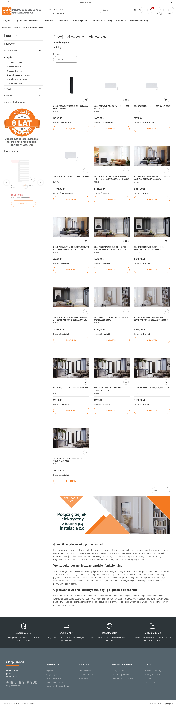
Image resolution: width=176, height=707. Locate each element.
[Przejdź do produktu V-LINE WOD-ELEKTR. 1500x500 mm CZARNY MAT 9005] (112, 367)
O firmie (148, 678)
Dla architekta (150, 682)
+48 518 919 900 (59, 9)
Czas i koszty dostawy (121, 675)
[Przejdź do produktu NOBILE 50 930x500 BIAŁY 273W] (23, 171)
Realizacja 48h (11, 50)
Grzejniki (17, 27)
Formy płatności (118, 671)
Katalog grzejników (152, 675)
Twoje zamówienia (86, 671)
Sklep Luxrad (6, 27)
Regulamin (50, 671)
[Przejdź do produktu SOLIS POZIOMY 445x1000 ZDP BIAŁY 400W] (152, 86)
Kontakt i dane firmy (153, 671)
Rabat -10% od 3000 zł (88, 2)
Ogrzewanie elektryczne (15, 102)
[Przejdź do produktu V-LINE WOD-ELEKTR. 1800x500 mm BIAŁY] (152, 367)
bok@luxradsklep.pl (60, 13)
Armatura (8, 89)
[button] (172, 2)
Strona (156, 490)
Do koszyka (23, 204)
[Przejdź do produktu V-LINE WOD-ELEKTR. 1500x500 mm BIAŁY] (71, 367)
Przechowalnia (85, 678)
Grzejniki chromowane (16, 83)
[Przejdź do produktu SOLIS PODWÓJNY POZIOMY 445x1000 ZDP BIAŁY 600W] (112, 86)
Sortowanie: (58, 54)
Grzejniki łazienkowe (15, 67)
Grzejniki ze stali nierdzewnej (18, 79)
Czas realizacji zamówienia (122, 678)
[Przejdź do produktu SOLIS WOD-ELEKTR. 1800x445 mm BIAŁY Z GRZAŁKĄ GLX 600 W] (112, 297)
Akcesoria (8, 95)
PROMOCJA (9, 44)
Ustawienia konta (86, 675)
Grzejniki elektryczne (15, 71)
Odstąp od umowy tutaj (55, 682)
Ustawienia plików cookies (56, 686)
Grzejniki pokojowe (14, 63)
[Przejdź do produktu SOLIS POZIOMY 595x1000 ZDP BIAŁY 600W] (71, 156)
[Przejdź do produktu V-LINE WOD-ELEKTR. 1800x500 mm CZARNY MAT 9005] (71, 438)
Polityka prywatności (54, 675)
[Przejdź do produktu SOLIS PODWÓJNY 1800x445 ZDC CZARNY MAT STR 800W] (71, 86)
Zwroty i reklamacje (53, 678)
